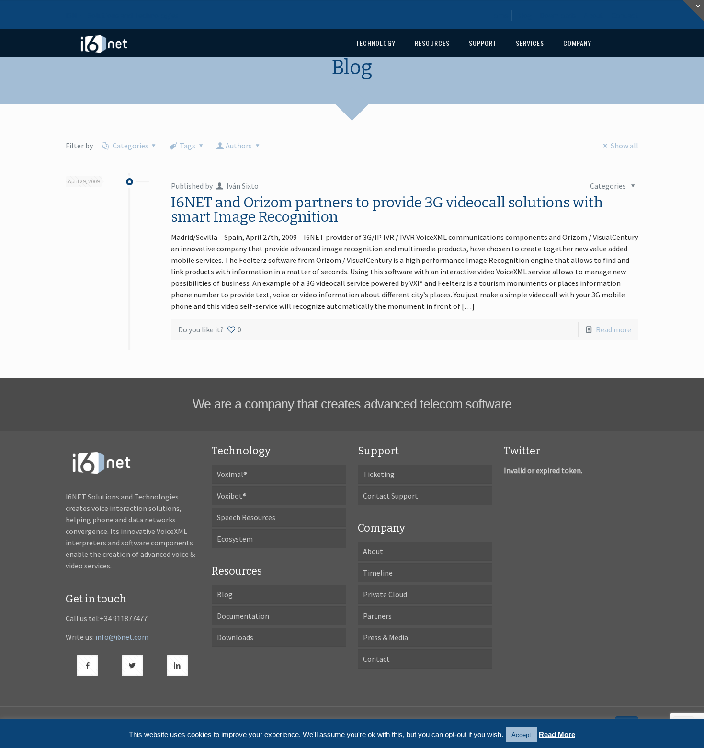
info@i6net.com (121, 637)
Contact (625, 15)
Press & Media (385, 637)
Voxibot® (232, 495)
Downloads (558, 15)
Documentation (243, 616)
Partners (377, 616)
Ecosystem (235, 539)
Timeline (378, 573)
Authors (239, 145)
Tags (187, 145)
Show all (624, 145)
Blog (524, 15)
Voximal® (232, 474)
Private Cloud (385, 594)
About (594, 15)
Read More (557, 734)
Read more (613, 329)
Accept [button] (521, 734)
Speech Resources (246, 517)
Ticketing (379, 474)
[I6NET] (104, 43)
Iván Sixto (243, 186)
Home (498, 15)
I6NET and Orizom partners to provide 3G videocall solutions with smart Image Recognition (387, 210)
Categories (130, 145)
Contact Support (390, 495)
